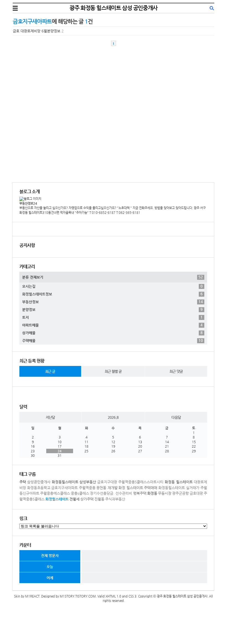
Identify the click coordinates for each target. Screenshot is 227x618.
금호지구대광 (107, 482)
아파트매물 (112, 325)
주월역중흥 (87, 488)
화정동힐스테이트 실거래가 (179, 488)
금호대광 (196, 493)
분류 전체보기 (112, 277)
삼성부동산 (87, 482)
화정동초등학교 (38, 488)
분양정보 (112, 309)
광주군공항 (180, 493)
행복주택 (139, 493)
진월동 (99, 499)
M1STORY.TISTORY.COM (78, 596)
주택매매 (150, 488)
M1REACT (32, 596)
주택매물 (112, 340)
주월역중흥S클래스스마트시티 (140, 482)
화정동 (152, 493)
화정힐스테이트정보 (112, 294)
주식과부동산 (115, 499)
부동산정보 (112, 301)
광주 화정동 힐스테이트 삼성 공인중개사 (113, 8)
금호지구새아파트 (64, 488)
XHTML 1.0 (113, 596)
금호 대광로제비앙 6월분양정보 (36, 31)
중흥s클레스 (80, 493)
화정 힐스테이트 (130, 488)
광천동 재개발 (107, 488)
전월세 (74, 499)
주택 (22, 482)
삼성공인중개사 (38, 482)
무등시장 (164, 493)
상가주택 (87, 499)
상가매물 (112, 332)
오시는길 (112, 286)
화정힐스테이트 (57, 499)
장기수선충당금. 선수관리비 (111, 493)
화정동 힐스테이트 (179, 482)
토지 (112, 317)
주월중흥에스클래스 (55, 493)
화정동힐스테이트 (65, 482)
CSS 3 (132, 596)
